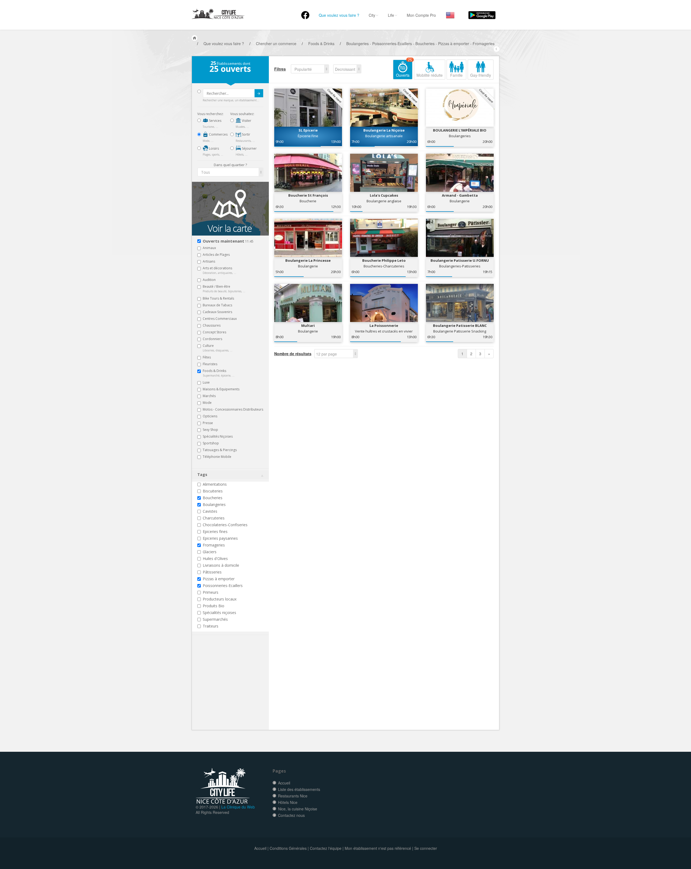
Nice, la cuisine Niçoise (297, 808)
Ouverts (404, 68)
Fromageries (214, 545)
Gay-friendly (480, 75)
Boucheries (212, 497)
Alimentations (215, 484)
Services (214, 120)
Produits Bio (213, 605)
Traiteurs (210, 626)
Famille (456, 75)
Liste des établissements (299, 789)
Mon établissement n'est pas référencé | (379, 848)
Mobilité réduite (429, 75)
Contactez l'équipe (325, 848)
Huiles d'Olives (215, 558)
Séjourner (249, 148)
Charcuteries (214, 518)
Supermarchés (215, 619)
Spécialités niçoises (219, 612)
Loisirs (213, 148)
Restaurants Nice (292, 795)
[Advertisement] (229, 690)
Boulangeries (214, 504)
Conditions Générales (288, 848)
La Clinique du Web (238, 807)
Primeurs (210, 592)
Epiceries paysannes (220, 538)
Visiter (246, 120)
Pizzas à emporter (219, 578)
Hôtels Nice (287, 802)
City (372, 15)
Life (391, 15)
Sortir (245, 134)
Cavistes (210, 511)
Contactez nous (291, 815)
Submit (259, 93)
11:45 (228, 241)
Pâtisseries (212, 572)
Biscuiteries (213, 491)
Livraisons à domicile (221, 565)
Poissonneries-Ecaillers (223, 585)
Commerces (218, 134)
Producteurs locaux (219, 599)
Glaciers (209, 551)
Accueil (284, 783)
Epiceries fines (215, 531)
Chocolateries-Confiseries (225, 524)
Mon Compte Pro (421, 15)
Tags (202, 474)
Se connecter (425, 848)
